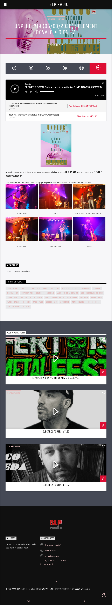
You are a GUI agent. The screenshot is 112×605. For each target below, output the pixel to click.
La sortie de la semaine (67, 293)
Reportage (64, 302)
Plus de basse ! (14, 302)
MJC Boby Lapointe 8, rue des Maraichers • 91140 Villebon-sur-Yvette (53, 560)
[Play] (15, 88)
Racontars (38, 302)
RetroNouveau (78, 302)
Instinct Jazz (27, 293)
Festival (97, 288)
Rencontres (51, 302)
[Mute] (36, 91)
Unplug (61, 19)
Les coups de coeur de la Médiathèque (24, 297)
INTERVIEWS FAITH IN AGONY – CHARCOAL (56, 378)
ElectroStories (82, 288)
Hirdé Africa (12, 293)
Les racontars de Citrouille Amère (61, 297)
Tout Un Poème (14, 306)
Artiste (25, 288)
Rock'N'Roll (93, 302)
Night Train (96, 297)
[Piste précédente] (26, 91)
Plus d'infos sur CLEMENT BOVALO (83, 106)
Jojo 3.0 (50, 293)
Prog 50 (26, 302)
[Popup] (102, 83)
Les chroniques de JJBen (92, 293)
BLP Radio (58, 4)
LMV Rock (84, 297)
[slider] (47, 91)
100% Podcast (13, 288)
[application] (56, 90)
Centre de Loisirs (40, 288)
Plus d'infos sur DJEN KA (87, 116)
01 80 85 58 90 (50, 550)
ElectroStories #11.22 (56, 485)
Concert (51, 19)
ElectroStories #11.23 (56, 431)
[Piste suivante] (31, 91)
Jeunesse (40, 293)
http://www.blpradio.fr (53, 545)
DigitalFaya (67, 288)
